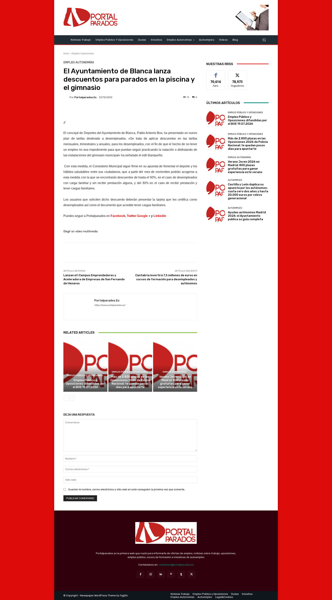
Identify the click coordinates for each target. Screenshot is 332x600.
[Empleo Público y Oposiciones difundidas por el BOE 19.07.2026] (85, 365)
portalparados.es (85, 97)
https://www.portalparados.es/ (109, 305)
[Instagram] (150, 574)
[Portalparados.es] (91, 17)
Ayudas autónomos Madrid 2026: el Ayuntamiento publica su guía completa (247, 216)
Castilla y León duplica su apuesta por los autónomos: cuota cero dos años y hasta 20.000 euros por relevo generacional (248, 191)
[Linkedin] (161, 574)
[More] (263, 252)
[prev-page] (65, 398)
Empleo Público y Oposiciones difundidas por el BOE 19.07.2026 (85, 383)
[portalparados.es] (66, 97)
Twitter (131, 216)
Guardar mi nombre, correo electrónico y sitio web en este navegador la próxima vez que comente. (126, 489)
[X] (191, 574)
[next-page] (72, 398)
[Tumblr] (181, 574)
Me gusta (216, 73)
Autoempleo (235, 180)
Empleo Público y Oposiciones (85, 375)
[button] (264, 39)
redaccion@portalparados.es (176, 564)
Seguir (237, 73)
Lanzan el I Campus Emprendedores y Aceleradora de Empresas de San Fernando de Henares (94, 279)
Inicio (66, 53)
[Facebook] (140, 574)
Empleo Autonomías (83, 53)
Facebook (118, 216)
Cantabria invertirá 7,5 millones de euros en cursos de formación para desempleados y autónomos (166, 279)
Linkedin (160, 216)
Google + (144, 216)
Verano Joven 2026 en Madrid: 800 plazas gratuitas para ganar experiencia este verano (175, 382)
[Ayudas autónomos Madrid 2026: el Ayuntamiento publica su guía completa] (215, 214)
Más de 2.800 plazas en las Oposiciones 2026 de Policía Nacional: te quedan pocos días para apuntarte (130, 382)
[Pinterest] (171, 574)
